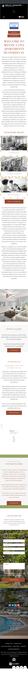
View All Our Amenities (14, 201)
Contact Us (23, 646)
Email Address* (8, 548)
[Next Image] (26, 305)
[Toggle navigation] (2, 2)
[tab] (14, 320)
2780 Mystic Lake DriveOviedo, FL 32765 (14, 433)
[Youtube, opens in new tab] (18, 605)
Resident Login (9, 643)
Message (6, 564)
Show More (22, 560)
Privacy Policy (6, 575)
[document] (14, 439)
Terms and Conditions (6, 646)
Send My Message (14, 579)
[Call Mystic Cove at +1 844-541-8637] (25, 2)
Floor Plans (14, 35)
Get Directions (14, 503)
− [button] (1, 426)
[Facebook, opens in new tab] (9, 605)
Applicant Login (18, 643)
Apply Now (14, 32)
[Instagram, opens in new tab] (15, 605)
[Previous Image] (1, 305)
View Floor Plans (14, 412)
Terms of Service (16, 575)
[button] (23, 2)
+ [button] (1, 425)
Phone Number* (8, 552)
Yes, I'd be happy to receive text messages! (12, 557)
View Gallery (14, 350)
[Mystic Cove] (14, 439)
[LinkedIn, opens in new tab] (12, 605)
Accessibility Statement (13, 649)
